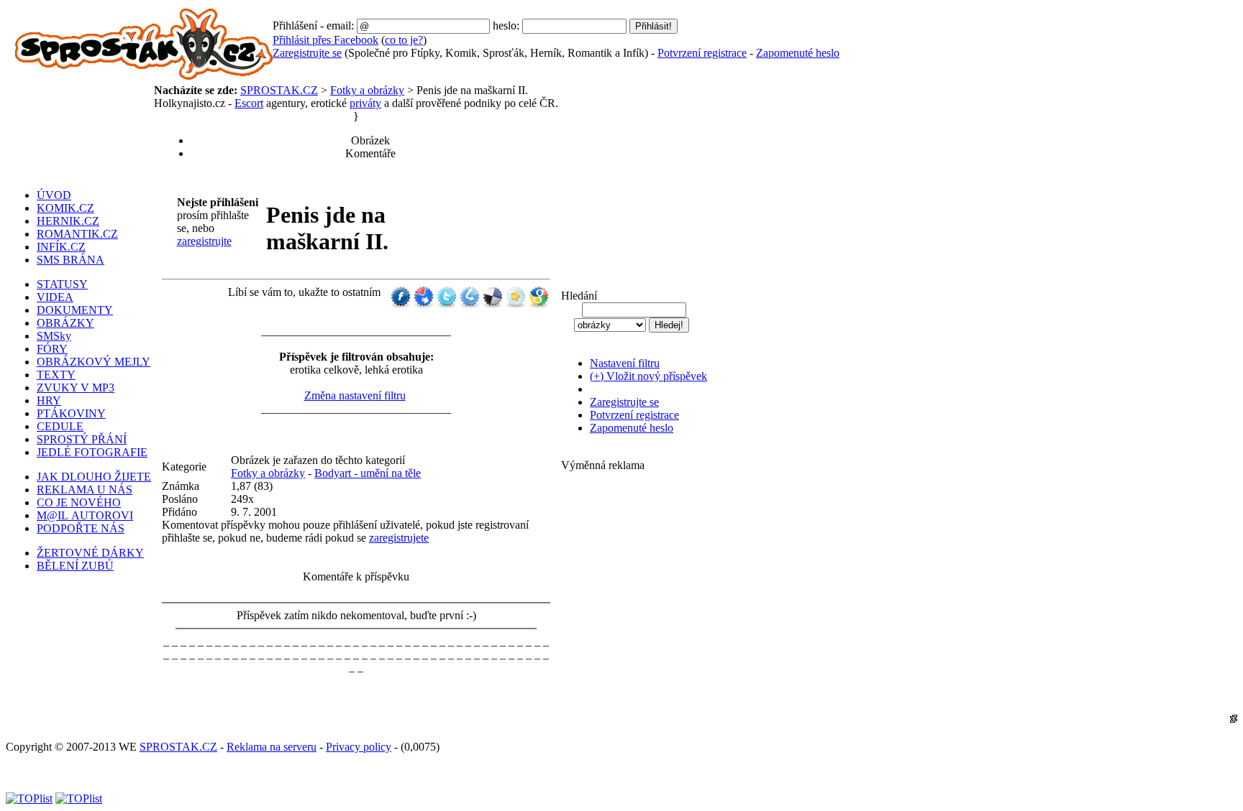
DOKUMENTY (75, 310)
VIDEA (55, 297)
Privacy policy (358, 747)
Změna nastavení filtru (355, 395)
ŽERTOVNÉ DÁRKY (90, 553)
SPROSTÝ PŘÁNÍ (82, 439)
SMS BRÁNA (70, 260)
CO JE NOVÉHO (79, 502)
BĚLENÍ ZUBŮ (75, 566)
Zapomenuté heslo (797, 53)
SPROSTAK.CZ (279, 90)
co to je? (404, 40)
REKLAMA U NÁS (84, 489)
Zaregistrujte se (307, 53)
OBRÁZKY (65, 323)
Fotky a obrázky (367, 90)
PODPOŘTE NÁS (80, 528)
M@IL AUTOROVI (85, 515)
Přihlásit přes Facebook (325, 40)
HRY (49, 400)
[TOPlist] (29, 798)
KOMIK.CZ (65, 208)
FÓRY (52, 349)
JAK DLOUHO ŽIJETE (94, 477)
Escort (249, 103)
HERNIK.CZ (68, 221)
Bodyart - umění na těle (367, 473)
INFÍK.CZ (61, 247)
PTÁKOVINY (71, 413)
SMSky (54, 336)
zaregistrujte (204, 241)
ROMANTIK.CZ (77, 234)
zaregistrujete (399, 538)
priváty (365, 103)
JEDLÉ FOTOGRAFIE (92, 452)
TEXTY (56, 375)
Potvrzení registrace (702, 53)
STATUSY (62, 284)
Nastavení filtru (625, 363)
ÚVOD (54, 195)
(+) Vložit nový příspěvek (648, 376)
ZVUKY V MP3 (75, 387)
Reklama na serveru (272, 747)
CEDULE (60, 426)
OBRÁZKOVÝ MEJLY (93, 362)
